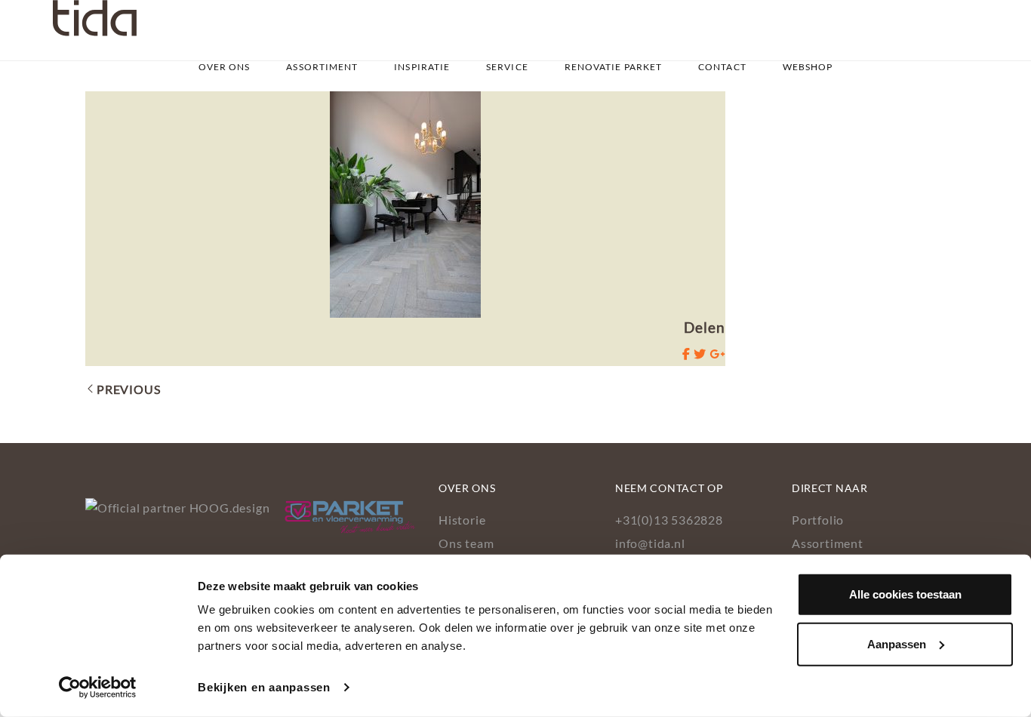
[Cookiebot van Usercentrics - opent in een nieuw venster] (98, 687)
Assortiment (322, 66)
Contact (722, 66)
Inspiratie (422, 66)
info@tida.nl (650, 543)
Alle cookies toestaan (905, 594)
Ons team (466, 543)
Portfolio (818, 519)
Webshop (808, 66)
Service (507, 66)
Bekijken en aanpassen (264, 687)
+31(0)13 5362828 (669, 519)
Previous (128, 389)
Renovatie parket (614, 66)
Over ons (225, 66)
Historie (462, 519)
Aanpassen (896, 643)
